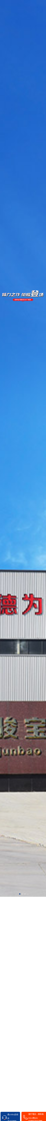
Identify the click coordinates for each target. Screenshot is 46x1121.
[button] (19, 894)
